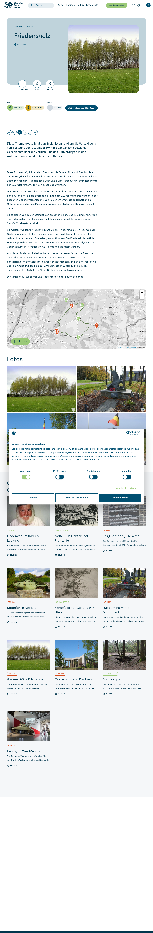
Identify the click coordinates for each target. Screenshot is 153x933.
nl (14, 132)
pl (25, 132)
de (20, 132)
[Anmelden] (148, 5)
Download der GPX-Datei (83, 108)
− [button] (142, 297)
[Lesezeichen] (133, 5)
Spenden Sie (118, 5)
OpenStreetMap (130, 347)
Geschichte (92, 5)
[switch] (59, 477)
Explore (23, 341)
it (30, 132)
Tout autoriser (120, 497)
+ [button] (142, 293)
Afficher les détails (126, 488)
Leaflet (119, 347)
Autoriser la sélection (76, 497)
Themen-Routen (75, 5)
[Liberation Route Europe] (13, 5)
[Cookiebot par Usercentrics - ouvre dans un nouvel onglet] (128, 433)
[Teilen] (50, 84)
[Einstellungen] (138, 5)
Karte (61, 5)
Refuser (33, 497)
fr (9, 132)
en (35, 132)
